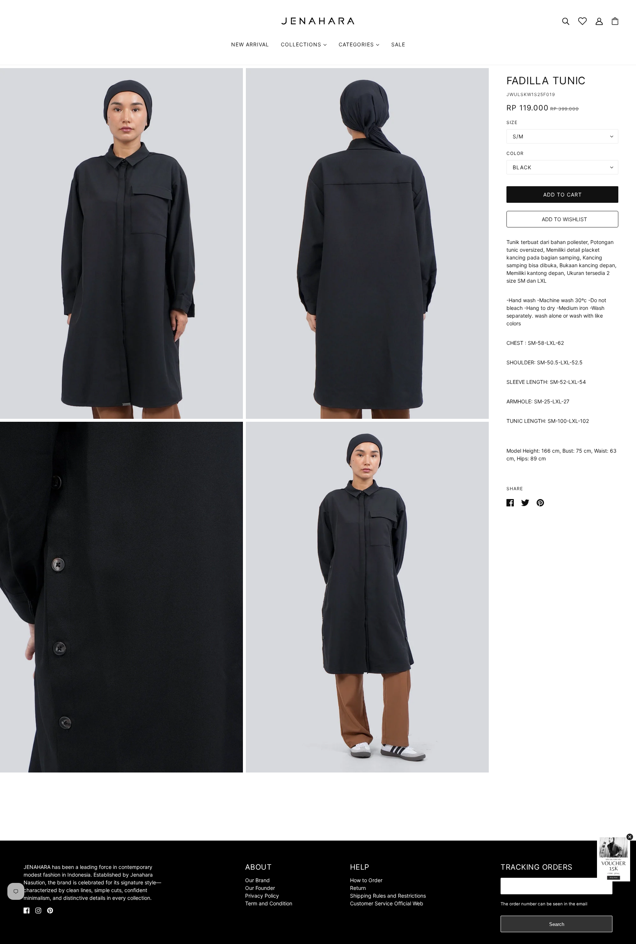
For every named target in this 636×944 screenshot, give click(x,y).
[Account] (599, 21)
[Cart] (615, 21)
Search (556, 924)
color (515, 153)
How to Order (366, 880)
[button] (562, 219)
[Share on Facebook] (511, 502)
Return (358, 888)
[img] (26, 910)
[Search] (565, 21)
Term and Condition (268, 903)
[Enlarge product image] (121, 243)
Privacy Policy (262, 895)
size (511, 122)
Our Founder (260, 888)
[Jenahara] (318, 20)
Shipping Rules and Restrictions (388, 895)
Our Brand (257, 880)
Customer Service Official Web (386, 903)
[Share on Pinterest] (540, 502)
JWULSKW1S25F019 (530, 94)
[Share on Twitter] (526, 502)
